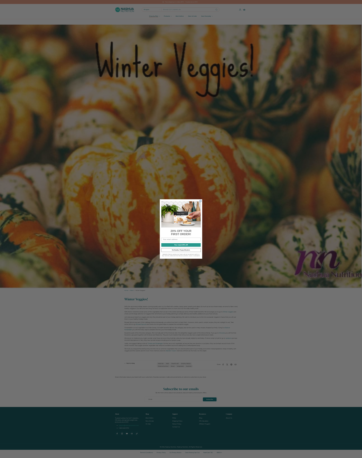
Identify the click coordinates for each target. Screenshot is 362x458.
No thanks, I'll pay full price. (181, 250)
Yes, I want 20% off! (181, 245)
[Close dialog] (200, 201)
